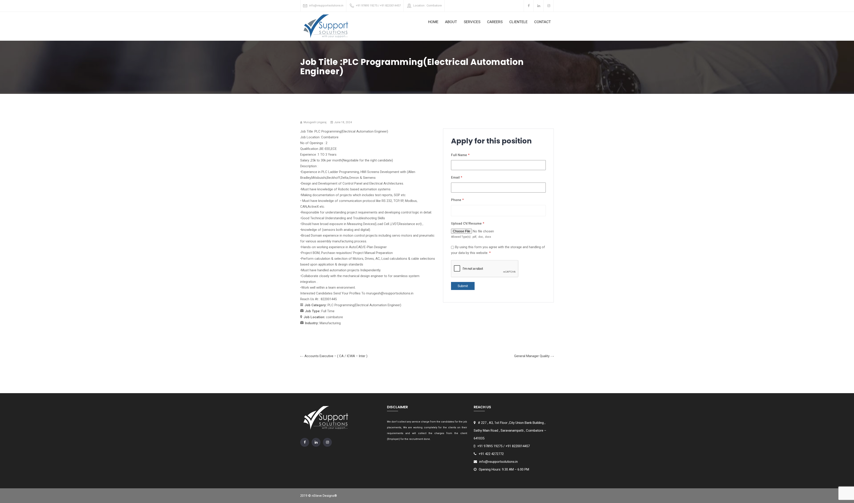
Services (472, 22)
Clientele (518, 22)
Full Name (460, 155)
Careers (495, 22)
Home (433, 22)
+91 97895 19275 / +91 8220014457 (378, 5)
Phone (457, 200)
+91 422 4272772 (491, 454)
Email (456, 177)
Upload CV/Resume (467, 223)
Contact (542, 22)
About (451, 22)
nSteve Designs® (324, 496)
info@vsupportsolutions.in (326, 5)
